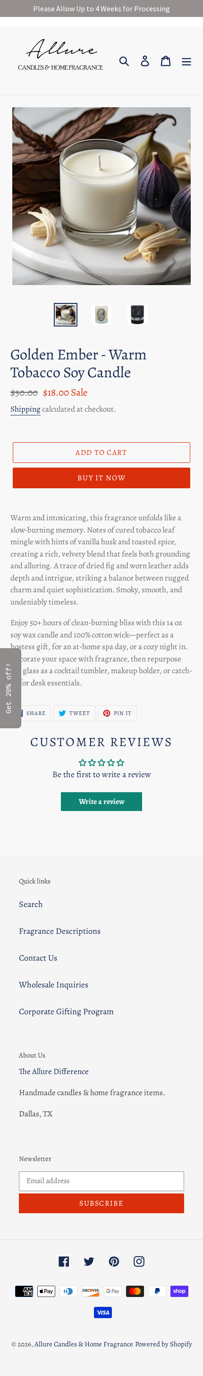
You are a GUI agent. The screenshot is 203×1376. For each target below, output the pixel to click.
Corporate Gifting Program (66, 1011)
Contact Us (38, 957)
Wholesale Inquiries (53, 984)
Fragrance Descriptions (60, 931)
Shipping (25, 409)
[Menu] (186, 60)
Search (31, 904)
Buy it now (101, 478)
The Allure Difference (54, 1071)
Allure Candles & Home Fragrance (83, 1344)
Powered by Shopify (163, 1344)
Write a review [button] (102, 801)
